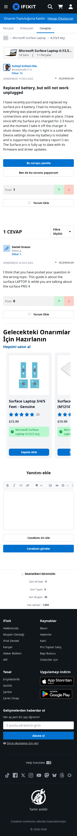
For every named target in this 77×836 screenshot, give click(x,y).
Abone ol (38, 736)
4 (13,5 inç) (57, 38)
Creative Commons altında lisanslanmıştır (38, 821)
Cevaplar (45, 28)
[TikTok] (7, 775)
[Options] (5, 38)
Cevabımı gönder (38, 548)
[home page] (24, 6)
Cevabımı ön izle (38, 538)
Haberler (46, 634)
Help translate (35, 762)
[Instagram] (31, 775)
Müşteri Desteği (13, 634)
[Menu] (5, 6)
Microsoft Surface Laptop (29, 38)
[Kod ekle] (21, 485)
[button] (50, 7)
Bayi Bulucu (48, 653)
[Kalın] (7, 485)
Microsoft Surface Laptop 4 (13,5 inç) (47, 51)
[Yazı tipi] (39, 485)
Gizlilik (7, 685)
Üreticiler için (49, 659)
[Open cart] (60, 7)
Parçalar (8, 28)
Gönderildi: (18, 78)
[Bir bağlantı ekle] (27, 485)
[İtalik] (14, 485)
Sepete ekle (29, 452)
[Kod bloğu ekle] (50, 485)
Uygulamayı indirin (55, 672)
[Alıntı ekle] (57, 485)
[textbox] (38, 510)
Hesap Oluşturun (60, 18)
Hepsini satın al (16, 346)
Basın (43, 628)
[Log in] (71, 7)
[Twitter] (23, 775)
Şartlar (7, 692)
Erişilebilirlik (11, 679)
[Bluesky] (54, 775)
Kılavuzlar (26, 28)
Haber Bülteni (12, 653)
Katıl (43, 641)
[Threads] (62, 775)
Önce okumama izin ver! (23, 743)
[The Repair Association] (70, 775)
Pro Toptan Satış (50, 647)
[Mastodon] (46, 775)
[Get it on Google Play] (56, 694)
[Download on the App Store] (57, 681)
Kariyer (8, 647)
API (5, 659)
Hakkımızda (10, 628)
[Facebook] (15, 775)
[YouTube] (39, 775)
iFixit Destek (11, 641)
